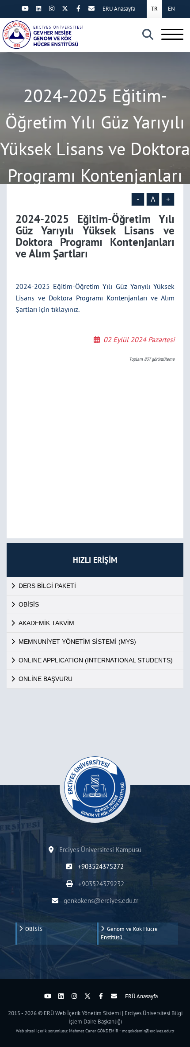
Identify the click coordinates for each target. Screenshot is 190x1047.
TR (154, 8)
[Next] (12, 8)
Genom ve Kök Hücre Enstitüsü (129, 933)
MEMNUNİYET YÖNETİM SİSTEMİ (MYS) (77, 641)
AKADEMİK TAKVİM (46, 623)
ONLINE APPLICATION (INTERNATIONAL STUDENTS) (96, 660)
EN (171, 8)
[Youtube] (25, 8)
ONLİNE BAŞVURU (45, 678)
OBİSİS (29, 604)
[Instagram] (51, 8)
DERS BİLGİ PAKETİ (47, 585)
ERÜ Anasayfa (119, 8)
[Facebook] (78, 8)
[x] (65, 8)
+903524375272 (99, 866)
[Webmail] (91, 8)
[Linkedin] (38, 8)
